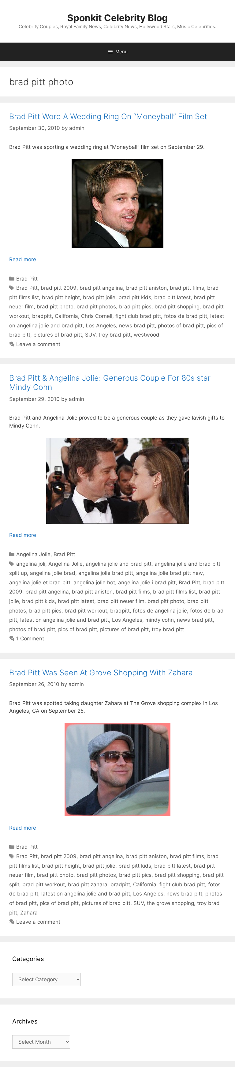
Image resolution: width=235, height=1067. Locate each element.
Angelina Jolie (33, 554)
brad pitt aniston (146, 288)
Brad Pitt (27, 279)
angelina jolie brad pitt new (169, 573)
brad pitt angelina (101, 288)
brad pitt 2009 (58, 288)
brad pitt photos (96, 307)
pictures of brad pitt (57, 335)
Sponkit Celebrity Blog (117, 17)
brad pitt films (187, 288)
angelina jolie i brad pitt (147, 582)
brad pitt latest (172, 297)
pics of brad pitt (77, 629)
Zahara (29, 913)
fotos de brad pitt (185, 316)
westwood (146, 335)
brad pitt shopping (177, 307)
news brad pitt (137, 325)
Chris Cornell (96, 316)
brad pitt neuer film (120, 601)
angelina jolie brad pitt (105, 573)
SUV (90, 335)
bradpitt (42, 316)
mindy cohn (159, 620)
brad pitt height (61, 297)
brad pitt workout (86, 611)
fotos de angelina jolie (160, 611)
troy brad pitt (115, 335)
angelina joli (30, 564)
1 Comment (30, 638)
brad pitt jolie (99, 297)
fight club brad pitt (138, 316)
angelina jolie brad (52, 573)
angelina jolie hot (94, 582)
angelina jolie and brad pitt (118, 564)
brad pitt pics (135, 307)
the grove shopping (170, 903)
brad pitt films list (174, 592)
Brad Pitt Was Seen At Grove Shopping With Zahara (101, 672)
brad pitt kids (134, 297)
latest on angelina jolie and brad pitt (64, 620)
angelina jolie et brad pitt (39, 582)
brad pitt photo (55, 307)
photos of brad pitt (181, 325)
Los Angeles (101, 325)
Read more (22, 259)
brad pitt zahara (87, 884)
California (66, 316)
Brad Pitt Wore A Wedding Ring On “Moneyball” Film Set (108, 116)
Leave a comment (38, 344)
